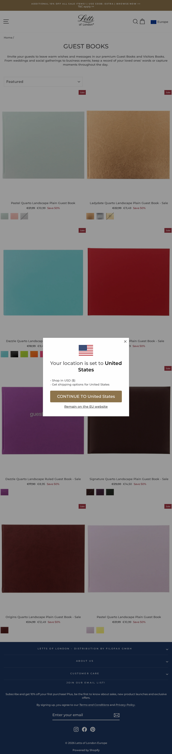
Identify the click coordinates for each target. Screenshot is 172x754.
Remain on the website (86, 407)
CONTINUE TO (86, 396)
